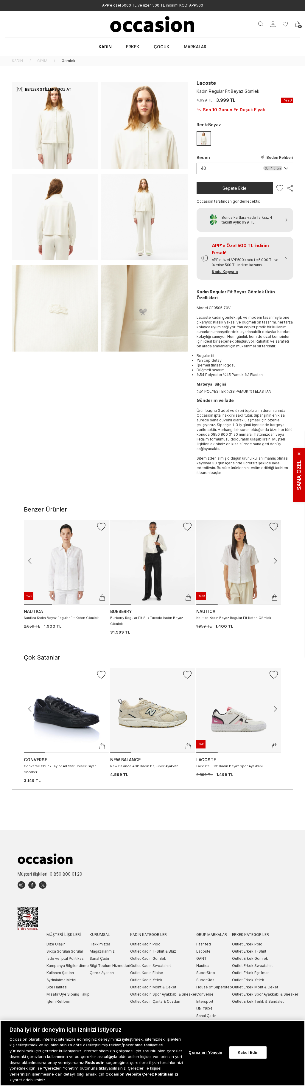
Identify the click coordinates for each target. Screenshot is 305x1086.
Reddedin (95, 1062)
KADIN (17, 60)
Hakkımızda (100, 944)
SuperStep (205, 973)
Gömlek (68, 60)
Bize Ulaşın (56, 944)
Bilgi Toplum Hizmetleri (110, 965)
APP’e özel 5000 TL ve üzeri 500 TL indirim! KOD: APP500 (152, 5)
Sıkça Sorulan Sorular (64, 951)
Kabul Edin (248, 1052)
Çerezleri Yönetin (205, 1052)
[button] (245, 258)
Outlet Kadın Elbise (146, 973)
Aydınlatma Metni (61, 980)
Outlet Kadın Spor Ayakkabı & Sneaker (163, 994)
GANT (201, 958)
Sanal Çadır (99, 958)
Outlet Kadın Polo (145, 944)
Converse (205, 994)
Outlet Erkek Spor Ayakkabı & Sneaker (265, 994)
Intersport (204, 1001)
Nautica (202, 965)
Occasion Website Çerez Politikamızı (141, 1074)
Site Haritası (56, 987)
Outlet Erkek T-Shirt (249, 951)
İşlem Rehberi (58, 1001)
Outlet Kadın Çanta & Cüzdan (155, 1001)
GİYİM (42, 60)
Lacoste (206, 83)
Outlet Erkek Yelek (248, 980)
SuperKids (205, 980)
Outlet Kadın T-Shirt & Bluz (153, 951)
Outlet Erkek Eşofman (251, 973)
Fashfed (203, 944)
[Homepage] (152, 24)
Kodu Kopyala (225, 271)
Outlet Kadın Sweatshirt (150, 965)
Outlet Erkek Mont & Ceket (255, 987)
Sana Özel (299, 471)
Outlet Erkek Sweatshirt (252, 965)
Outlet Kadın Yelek (146, 980)
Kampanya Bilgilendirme (67, 965)
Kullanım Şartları (60, 973)
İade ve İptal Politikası (65, 958)
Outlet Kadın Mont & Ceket (153, 987)
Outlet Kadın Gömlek (148, 958)
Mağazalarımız (102, 951)
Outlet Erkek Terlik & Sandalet (258, 1001)
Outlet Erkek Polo (247, 944)
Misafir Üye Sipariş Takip (68, 994)
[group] (66, 574)
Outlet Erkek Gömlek (250, 958)
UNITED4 (204, 1008)
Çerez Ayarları (102, 973)
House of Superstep (214, 987)
